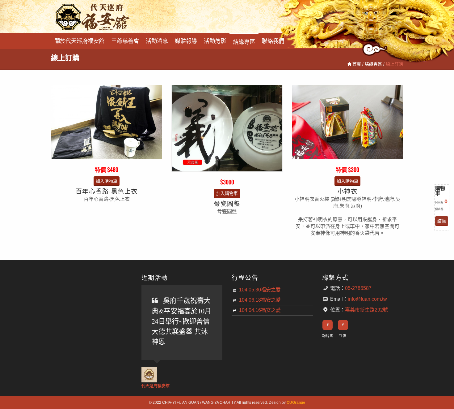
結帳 (441, 221)
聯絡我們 (273, 40)
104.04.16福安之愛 (260, 310)
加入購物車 (106, 181)
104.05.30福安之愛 (260, 289)
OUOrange (296, 402)
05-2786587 (358, 288)
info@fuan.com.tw (367, 299)
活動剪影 (215, 40)
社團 (343, 336)
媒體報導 (186, 40)
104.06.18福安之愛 (260, 300)
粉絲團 (327, 336)
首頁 (356, 64)
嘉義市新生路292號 (366, 309)
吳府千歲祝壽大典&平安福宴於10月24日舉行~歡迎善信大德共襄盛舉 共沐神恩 (181, 321)
